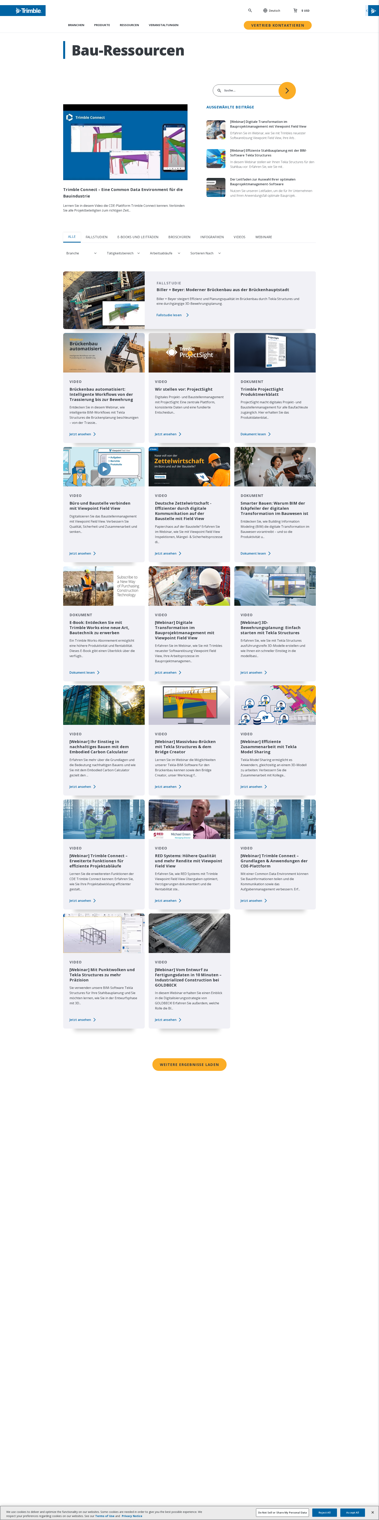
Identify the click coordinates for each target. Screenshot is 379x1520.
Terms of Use (104, 1516)
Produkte (102, 25)
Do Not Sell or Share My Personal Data (282, 1512)
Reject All (325, 1512)
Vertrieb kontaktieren (277, 25)
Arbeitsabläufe (161, 253)
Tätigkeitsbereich (120, 253)
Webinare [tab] (263, 237)
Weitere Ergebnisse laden (189, 1064)
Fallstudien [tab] (97, 237)
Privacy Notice (132, 1516)
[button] (269, 10)
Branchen (76, 25)
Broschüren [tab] (179, 237)
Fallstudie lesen (169, 315)
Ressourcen (129, 25)
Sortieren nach (201, 253)
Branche (72, 253)
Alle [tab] (72, 236)
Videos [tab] (239, 237)
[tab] (282, 237)
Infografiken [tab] (212, 237)
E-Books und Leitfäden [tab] (138, 237)
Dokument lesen (253, 434)
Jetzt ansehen (80, 434)
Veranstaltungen (163, 25)
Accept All (352, 1512)
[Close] (372, 1512)
